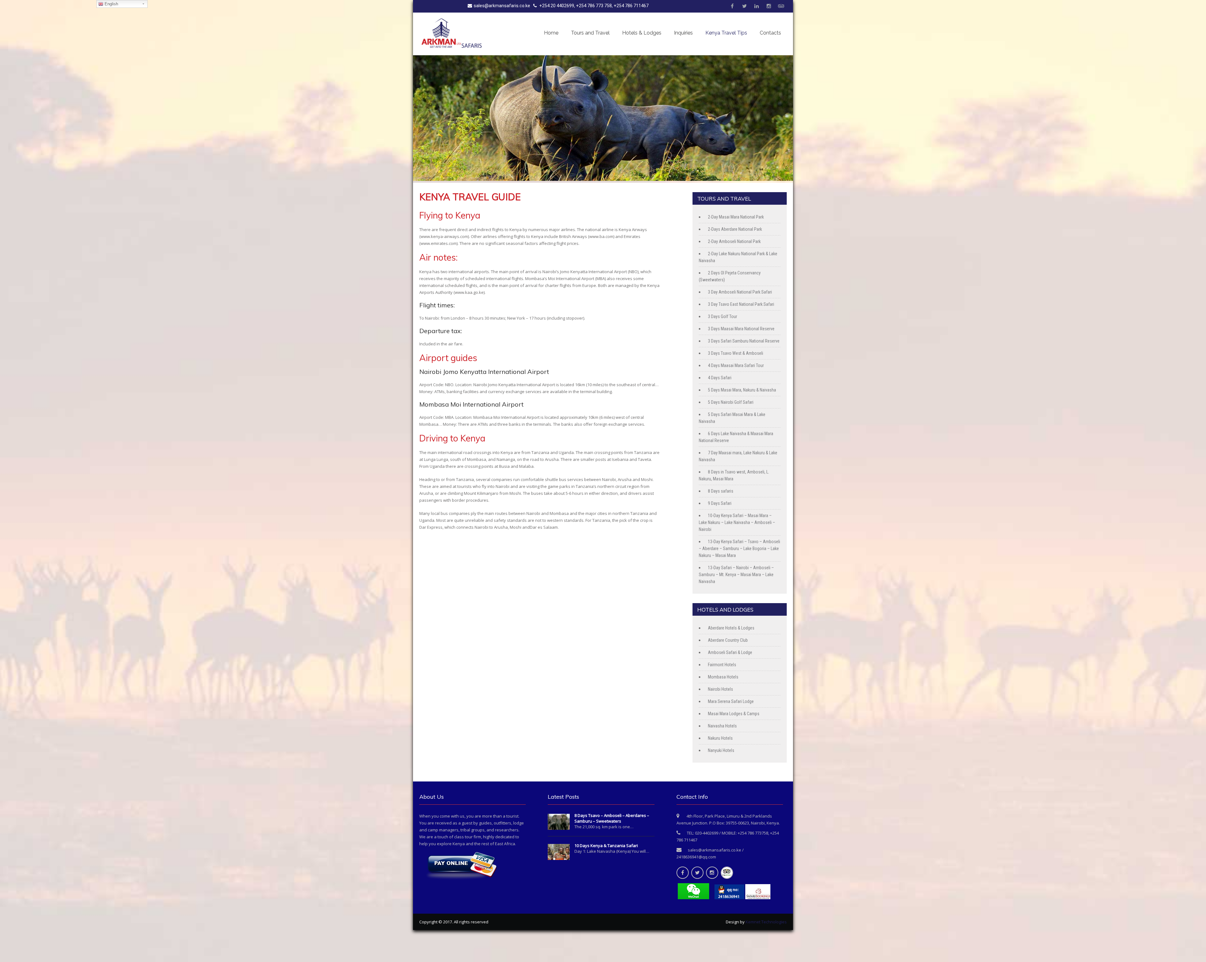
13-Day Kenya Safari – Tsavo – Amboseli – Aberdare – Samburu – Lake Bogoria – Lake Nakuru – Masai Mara (739, 548)
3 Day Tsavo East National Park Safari (741, 304)
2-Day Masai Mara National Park (736, 216)
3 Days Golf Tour (722, 316)
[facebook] (732, 6)
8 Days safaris (720, 491)
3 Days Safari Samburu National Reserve (744, 340)
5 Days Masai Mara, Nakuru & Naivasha (742, 389)
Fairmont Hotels (722, 664)
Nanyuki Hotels (721, 750)
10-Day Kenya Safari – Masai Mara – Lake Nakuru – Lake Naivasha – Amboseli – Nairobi (737, 522)
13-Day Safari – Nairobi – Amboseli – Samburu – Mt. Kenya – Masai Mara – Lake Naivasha (736, 574)
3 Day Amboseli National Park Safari (740, 292)
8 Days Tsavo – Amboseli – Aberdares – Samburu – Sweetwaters (611, 818)
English (110, 4)
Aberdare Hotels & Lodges (731, 627)
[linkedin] (756, 6)
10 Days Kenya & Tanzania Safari (606, 845)
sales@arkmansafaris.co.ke (502, 5)
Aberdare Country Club (728, 640)
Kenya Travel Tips (726, 33)
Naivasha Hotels (722, 725)
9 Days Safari (719, 503)
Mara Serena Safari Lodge (731, 701)
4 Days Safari (719, 377)
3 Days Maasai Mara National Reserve (741, 328)
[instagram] (768, 6)
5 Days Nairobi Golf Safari (730, 402)
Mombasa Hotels (723, 676)
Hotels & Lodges (641, 33)
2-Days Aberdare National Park (735, 229)
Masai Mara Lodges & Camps (733, 713)
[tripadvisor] (781, 6)
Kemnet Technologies (766, 922)
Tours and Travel (590, 33)
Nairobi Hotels (720, 689)
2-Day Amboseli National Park (734, 241)
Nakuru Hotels (720, 738)
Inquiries (683, 33)
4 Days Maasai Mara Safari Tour (736, 365)
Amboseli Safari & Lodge (730, 652)
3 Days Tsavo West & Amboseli (735, 353)
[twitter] (744, 6)
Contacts (770, 33)
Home (551, 33)
